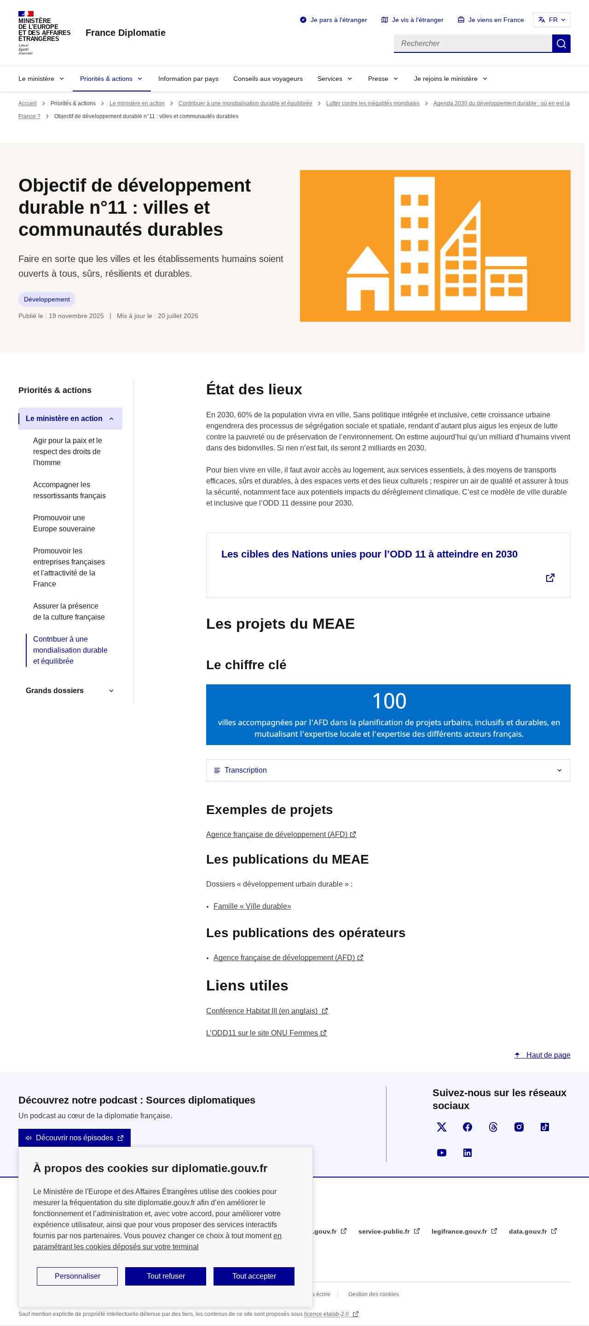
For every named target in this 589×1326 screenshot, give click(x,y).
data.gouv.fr (529, 1231)
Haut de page (548, 1055)
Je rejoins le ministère (446, 78)
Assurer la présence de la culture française (69, 611)
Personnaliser (77, 1276)
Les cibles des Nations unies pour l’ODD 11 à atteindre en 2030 (369, 554)
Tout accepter (254, 1276)
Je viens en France (496, 19)
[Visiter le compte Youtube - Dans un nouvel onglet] (442, 1153)
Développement (47, 299)
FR (553, 19)
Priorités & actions (106, 78)
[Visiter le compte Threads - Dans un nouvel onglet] (493, 1127)
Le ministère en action (137, 103)
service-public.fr (384, 1231)
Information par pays (188, 78)
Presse (378, 78)
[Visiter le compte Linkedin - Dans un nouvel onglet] (467, 1153)
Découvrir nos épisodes (74, 1138)
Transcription (246, 770)
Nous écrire (315, 1294)
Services (330, 78)
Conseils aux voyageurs (268, 78)
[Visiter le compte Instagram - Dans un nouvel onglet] (519, 1127)
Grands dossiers (55, 690)
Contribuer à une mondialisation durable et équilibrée (245, 103)
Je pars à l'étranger (339, 19)
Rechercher (561, 43)
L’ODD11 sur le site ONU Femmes (262, 1033)
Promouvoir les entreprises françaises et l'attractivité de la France (69, 567)
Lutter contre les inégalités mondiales (373, 103)
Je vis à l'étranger (418, 19)
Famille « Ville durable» (252, 906)
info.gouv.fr (319, 1231)
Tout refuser (166, 1276)
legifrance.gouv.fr (460, 1231)
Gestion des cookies (373, 1294)
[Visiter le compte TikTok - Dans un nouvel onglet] (545, 1127)
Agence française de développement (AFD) (276, 834)
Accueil (27, 103)
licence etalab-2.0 (327, 1314)
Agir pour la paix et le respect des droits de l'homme (67, 452)
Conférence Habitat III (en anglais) (262, 1011)
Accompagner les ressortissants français (69, 490)
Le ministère (36, 78)
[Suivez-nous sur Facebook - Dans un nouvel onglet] (467, 1127)
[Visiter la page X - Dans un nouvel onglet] (442, 1127)
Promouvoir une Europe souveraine (64, 523)
